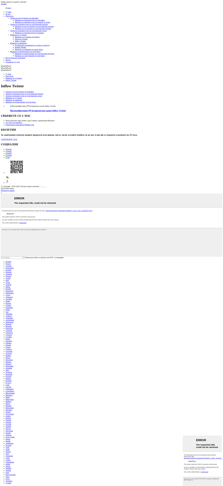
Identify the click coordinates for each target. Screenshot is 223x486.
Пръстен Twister (21, 39)
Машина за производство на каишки (29, 33)
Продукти (9, 16)
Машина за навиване (18, 43)
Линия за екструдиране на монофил (24, 18)
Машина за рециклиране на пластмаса (25, 52)
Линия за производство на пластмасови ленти (28, 31)
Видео (8, 60)
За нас (8, 14)
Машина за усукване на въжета (27, 37)
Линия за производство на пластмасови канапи (29, 24)
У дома (8, 12)
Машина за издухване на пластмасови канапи (33, 29)
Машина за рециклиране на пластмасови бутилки (34, 54)
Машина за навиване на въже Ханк (29, 49)
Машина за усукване (18, 35)
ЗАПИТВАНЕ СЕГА (9, 139)
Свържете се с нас (13, 62)
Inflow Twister (20, 41)
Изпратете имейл (8, 191)
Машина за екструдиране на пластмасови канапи (34, 26)
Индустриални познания (15, 58)
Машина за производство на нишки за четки (32, 22)
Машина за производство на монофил (30, 20)
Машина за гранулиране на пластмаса (30, 56)
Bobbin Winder (20, 47)
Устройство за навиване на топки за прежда (32, 45)
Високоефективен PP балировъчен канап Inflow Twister (38, 110)
